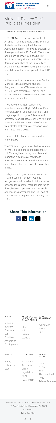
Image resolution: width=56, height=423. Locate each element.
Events (25, 334)
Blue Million (31, 413)
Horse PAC (28, 380)
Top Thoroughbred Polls (46, 374)
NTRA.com (19, 402)
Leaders (26, 337)
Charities (9, 337)
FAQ (41, 332)
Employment (11, 344)
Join (24, 330)
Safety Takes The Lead (9, 365)
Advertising (10, 340)
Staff (6, 333)
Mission (8, 323)
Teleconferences (47, 381)
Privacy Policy (45, 402)
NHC (24, 327)
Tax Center (27, 361)
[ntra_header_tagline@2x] (22, 2)
